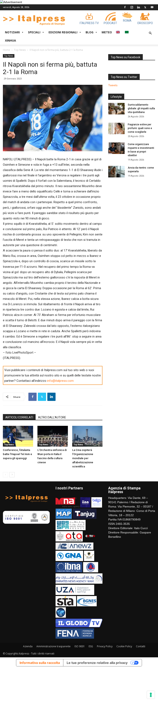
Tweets (112, 85)
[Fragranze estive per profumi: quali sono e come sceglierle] (116, 128)
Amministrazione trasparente (53, 646)
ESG (91, 646)
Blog (89, 32)
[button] (150, 33)
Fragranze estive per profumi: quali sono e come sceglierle (140, 128)
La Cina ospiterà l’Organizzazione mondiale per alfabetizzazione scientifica (82, 458)
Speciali (34, 32)
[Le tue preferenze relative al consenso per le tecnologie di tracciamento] (151, 695)
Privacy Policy (105, 646)
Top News (20, 50)
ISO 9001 (79, 646)
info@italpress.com (60, 381)
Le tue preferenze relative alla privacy (97, 663)
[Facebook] (125, 7)
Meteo (107, 32)
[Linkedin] (138, 7)
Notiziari (12, 32)
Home (6, 50)
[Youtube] (152, 7)
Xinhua (10, 40)
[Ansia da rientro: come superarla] (116, 171)
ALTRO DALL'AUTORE (52, 417)
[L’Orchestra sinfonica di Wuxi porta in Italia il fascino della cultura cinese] (52, 436)
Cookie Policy (124, 646)
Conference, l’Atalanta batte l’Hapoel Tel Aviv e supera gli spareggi (17, 454)
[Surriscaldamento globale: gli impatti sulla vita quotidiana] (116, 108)
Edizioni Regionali (63, 32)
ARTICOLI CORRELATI (19, 417)
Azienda (28, 646)
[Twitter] (145, 7)
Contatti (140, 646)
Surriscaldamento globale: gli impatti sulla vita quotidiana (141, 108)
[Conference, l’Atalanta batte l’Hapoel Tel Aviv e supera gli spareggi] (18, 436)
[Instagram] (132, 7)
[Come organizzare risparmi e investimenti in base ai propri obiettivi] (116, 148)
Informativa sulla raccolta (40, 663)
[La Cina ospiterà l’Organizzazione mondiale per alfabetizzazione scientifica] (87, 436)
